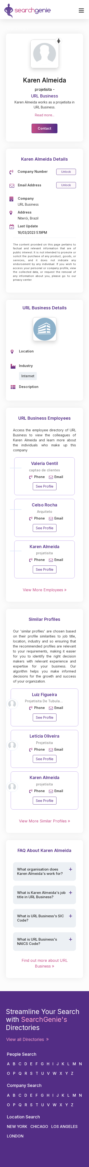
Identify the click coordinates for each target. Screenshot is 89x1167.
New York (17, 1126)
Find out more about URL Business (45, 963)
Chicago (39, 1126)
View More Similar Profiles (43, 821)
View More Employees (43, 589)
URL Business (44, 95)
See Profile (44, 486)
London (15, 1136)
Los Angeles (64, 1126)
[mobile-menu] (81, 10)
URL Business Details (45, 307)
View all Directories (26, 1039)
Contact (44, 128)
